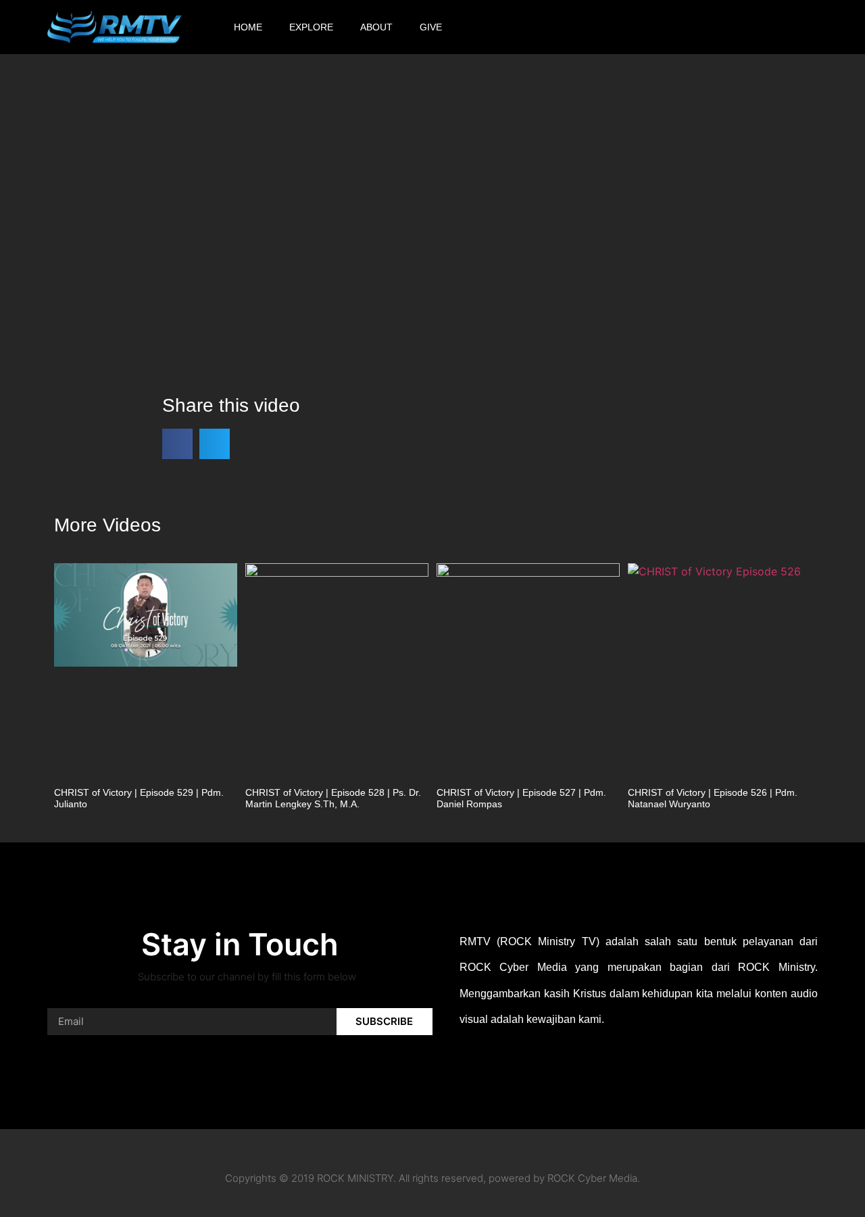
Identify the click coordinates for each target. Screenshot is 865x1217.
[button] (841, 27)
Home (248, 27)
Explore (311, 27)
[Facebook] (630, 27)
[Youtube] (702, 27)
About (376, 27)
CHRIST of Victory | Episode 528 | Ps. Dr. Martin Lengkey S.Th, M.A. (333, 798)
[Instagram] (666, 27)
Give (431, 27)
